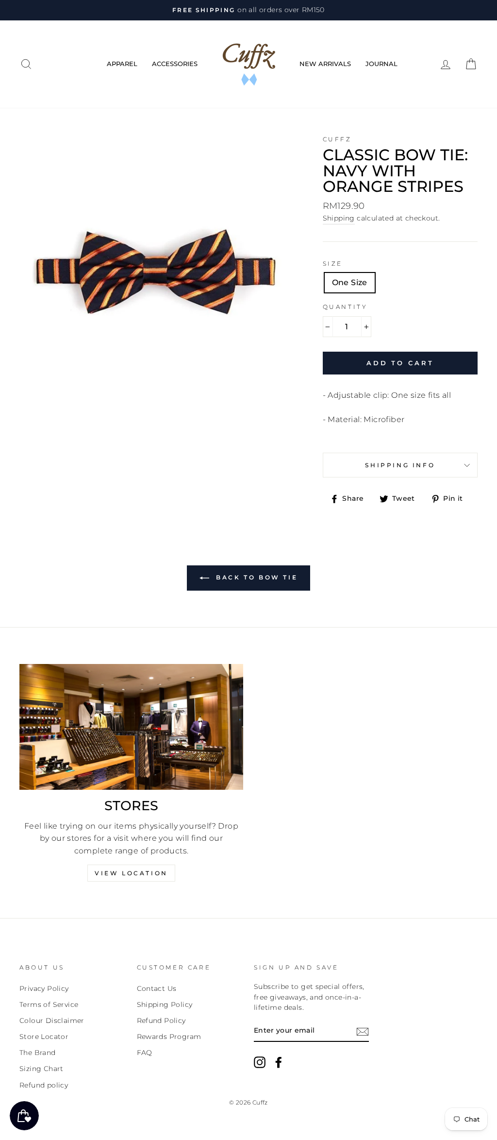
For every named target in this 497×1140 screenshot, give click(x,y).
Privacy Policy (44, 988)
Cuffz (337, 139)
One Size (349, 282)
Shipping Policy (165, 1004)
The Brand (37, 1052)
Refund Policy (161, 1020)
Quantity (345, 306)
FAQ (144, 1052)
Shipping (339, 218)
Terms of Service (48, 1004)
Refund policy (43, 1085)
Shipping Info (400, 465)
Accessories (175, 64)
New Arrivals (325, 64)
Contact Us (157, 988)
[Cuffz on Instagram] (259, 1062)
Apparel (122, 64)
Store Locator (43, 1036)
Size (333, 263)
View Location (131, 873)
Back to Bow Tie (255, 577)
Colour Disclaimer (51, 1020)
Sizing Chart (41, 1068)
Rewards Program (169, 1036)
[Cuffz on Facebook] (278, 1062)
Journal (381, 64)
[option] (248, 10)
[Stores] (131, 727)
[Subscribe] (362, 1031)
